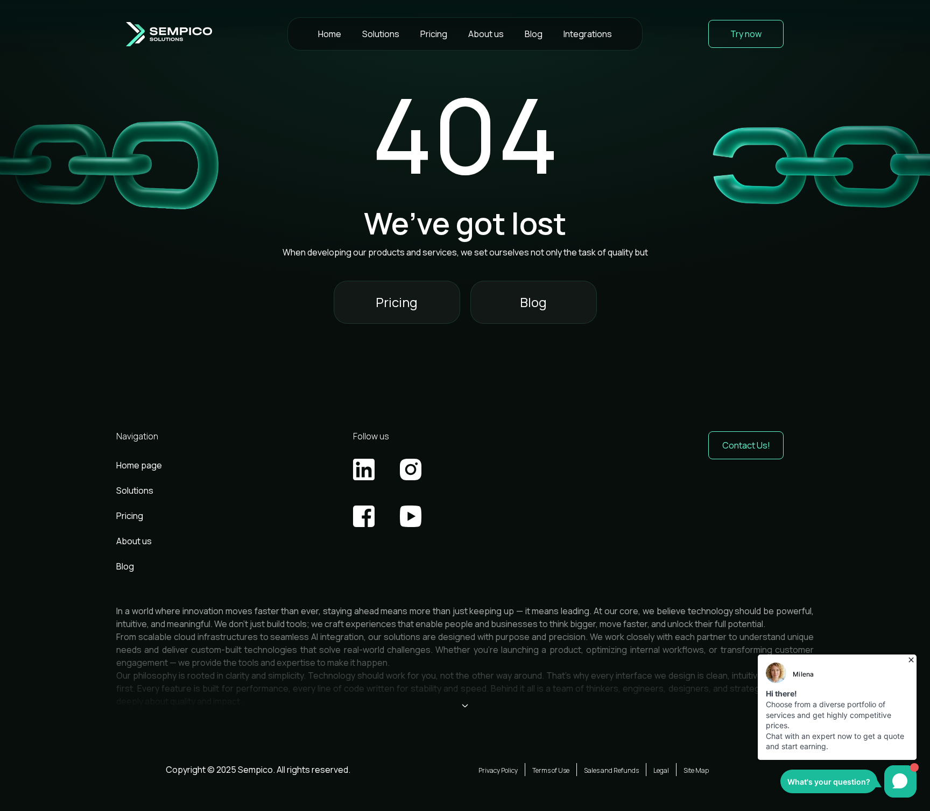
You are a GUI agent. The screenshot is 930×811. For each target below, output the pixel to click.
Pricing (433, 34)
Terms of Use (550, 770)
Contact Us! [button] (746, 445)
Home (329, 34)
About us (486, 34)
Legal (661, 770)
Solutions (380, 34)
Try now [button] (746, 34)
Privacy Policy (498, 770)
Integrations (587, 34)
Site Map (696, 770)
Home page (139, 465)
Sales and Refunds (611, 770)
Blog (533, 34)
